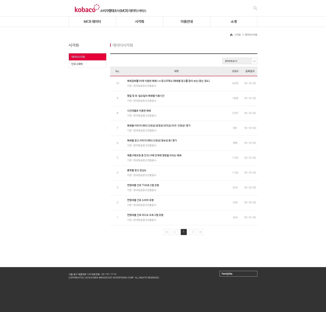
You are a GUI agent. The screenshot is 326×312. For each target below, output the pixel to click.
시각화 (139, 22)
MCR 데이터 (92, 22)
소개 (234, 22)
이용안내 (187, 22)
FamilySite (227, 274)
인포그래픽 (77, 64)
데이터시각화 (78, 56)
